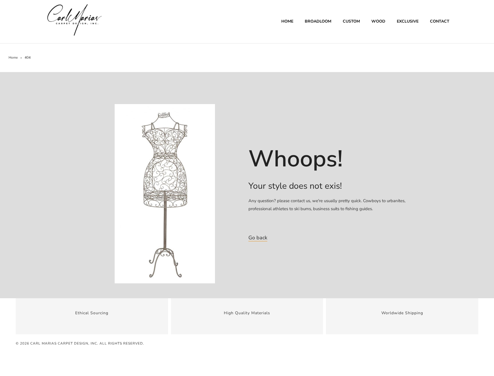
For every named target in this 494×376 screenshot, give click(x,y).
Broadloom (318, 21)
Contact (439, 21)
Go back (257, 237)
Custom (351, 21)
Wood (378, 21)
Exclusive (408, 21)
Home (287, 21)
